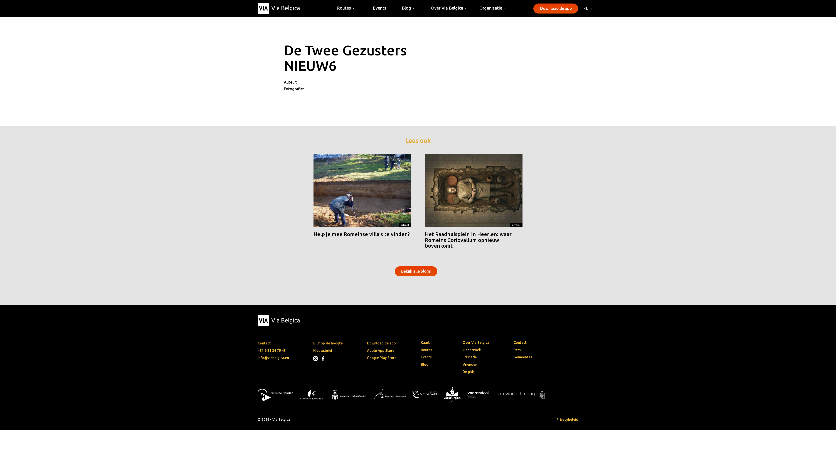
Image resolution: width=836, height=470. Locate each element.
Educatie (470, 357)
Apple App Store (380, 350)
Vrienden (470, 364)
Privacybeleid (567, 419)
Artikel (405, 225)
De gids (469, 372)
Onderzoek (472, 350)
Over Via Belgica (476, 342)
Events (379, 8)
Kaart (425, 342)
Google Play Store (381, 358)
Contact (520, 342)
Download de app (556, 8)
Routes (426, 350)
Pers (517, 350)
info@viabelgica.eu (273, 358)
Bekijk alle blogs (416, 271)
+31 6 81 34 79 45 (272, 350)
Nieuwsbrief (323, 350)
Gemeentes (523, 357)
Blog (424, 364)
